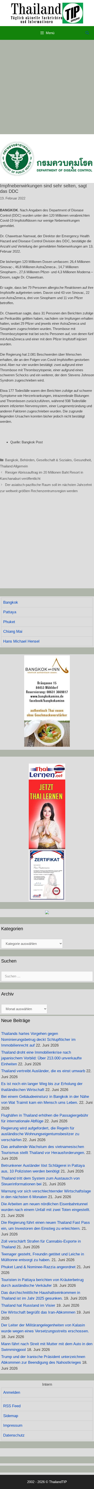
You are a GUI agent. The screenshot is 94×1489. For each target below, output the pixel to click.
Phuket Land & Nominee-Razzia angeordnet (38, 1267)
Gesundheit (82, 460)
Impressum (12, 1425)
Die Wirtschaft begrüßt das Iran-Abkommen (38, 1312)
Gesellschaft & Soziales (54, 460)
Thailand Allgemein (14, 466)
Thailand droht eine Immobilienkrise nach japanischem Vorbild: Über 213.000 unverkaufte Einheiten (41, 1058)
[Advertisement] (47, 87)
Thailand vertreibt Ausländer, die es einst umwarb (43, 1071)
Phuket (9, 622)
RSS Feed (12, 1406)
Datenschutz (14, 1435)
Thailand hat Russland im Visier (28, 1305)
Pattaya (9, 612)
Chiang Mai (12, 631)
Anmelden (11, 1392)
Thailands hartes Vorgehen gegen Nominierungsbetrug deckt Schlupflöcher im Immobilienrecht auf (38, 1039)
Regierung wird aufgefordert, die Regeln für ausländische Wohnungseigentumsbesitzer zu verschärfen (40, 1134)
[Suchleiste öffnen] (87, 33)
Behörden (27, 460)
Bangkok (11, 460)
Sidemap (10, 1416)
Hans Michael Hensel (21, 641)
